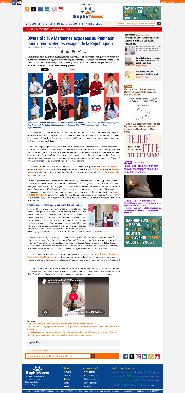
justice (143, 377)
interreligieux (118, 376)
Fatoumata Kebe (112, 172)
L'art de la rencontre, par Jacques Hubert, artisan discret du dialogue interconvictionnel (140, 92)
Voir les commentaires (38, 351)
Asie (122, 373)
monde (154, 376)
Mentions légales (31, 385)
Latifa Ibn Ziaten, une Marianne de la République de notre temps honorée (60, 323)
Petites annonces (91, 375)
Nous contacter (34, 379)
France (147, 372)
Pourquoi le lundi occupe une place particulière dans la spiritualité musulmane (142, 40)
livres (148, 377)
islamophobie (136, 377)
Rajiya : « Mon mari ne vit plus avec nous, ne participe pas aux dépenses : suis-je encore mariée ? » (142, 210)
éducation (129, 373)
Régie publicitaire (32, 382)
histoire (156, 372)
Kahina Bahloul (95, 169)
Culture (67, 375)
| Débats (61, 23)
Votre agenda (89, 372)
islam (127, 376)
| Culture (73, 23)
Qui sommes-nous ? (35, 376)
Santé (66, 383)
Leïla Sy (41, 169)
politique (139, 380)
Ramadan (87, 386)
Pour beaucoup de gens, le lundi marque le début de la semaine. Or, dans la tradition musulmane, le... (148, 48)
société (136, 384)
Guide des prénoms (91, 379)
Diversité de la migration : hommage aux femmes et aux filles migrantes (59, 335)
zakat (152, 386)
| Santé (85, 23)
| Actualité (47, 23)
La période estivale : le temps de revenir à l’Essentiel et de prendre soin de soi (148, 60)
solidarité (146, 385)
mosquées (117, 380)
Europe (138, 372)
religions (123, 385)
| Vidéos (96, 23)
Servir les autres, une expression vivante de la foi (147, 72)
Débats (67, 379)
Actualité (67, 372)
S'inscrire (165, 2)
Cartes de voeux (90, 383)
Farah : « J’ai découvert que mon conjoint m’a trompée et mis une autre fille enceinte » (141, 169)
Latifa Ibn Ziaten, (109, 166)
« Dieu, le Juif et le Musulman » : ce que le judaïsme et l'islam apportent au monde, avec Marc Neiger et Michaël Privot (142, 127)
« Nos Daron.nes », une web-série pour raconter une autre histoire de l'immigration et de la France (71, 332)
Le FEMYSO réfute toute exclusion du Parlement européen (59, 29)
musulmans (127, 380)
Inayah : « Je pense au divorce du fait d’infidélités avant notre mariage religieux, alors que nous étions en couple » (142, 203)
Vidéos (67, 386)
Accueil (33, 23)
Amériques (116, 373)
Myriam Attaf (40, 47)
